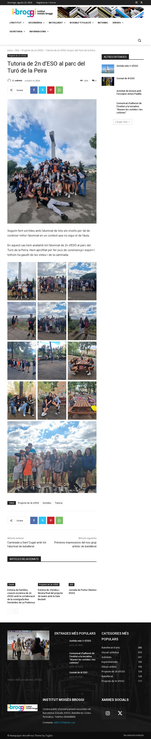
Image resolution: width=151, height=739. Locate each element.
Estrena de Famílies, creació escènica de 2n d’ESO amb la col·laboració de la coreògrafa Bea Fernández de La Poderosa (21, 596)
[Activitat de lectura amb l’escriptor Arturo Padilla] (108, 93)
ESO (17, 50)
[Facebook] (34, 90)
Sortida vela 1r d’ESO (127, 66)
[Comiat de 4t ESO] (108, 81)
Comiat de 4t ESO (126, 78)
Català (11, 584)
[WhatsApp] (59, 90)
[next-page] (15, 611)
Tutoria (58, 502)
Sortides (47, 502)
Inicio (10, 50)
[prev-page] (9, 611)
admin (18, 80)
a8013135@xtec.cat (64, 722)
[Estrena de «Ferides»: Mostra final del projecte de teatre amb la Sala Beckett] (52, 576)
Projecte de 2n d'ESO (32, 50)
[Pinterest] (51, 90)
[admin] (9, 80)
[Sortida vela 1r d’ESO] (108, 68)
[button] (139, 40)
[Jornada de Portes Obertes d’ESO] (82, 576)
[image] (28, 645)
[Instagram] (136, 3)
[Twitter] (141, 3)
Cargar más (121, 121)
